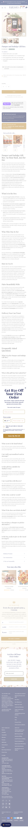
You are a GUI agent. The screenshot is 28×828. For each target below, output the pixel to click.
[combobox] (7, 421)
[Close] (25, 388)
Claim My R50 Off (14, 436)
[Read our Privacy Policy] (24, 429)
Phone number (7, 417)
